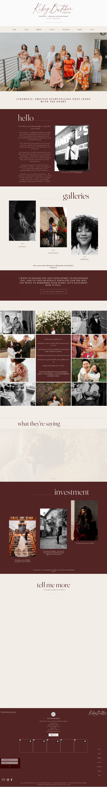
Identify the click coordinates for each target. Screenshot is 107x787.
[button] (92, 29)
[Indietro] (7, 455)
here (47, 554)
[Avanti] (99, 455)
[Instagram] (7, 779)
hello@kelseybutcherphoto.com (51, 784)
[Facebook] (11, 779)
